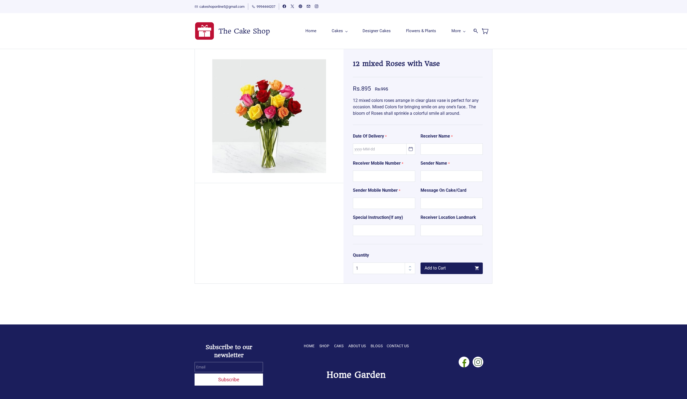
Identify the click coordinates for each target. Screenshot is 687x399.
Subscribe (228, 379)
